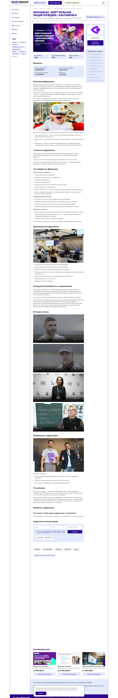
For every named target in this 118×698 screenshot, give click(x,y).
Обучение (67, 549)
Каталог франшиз (55, 3)
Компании (22, 42)
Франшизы (21, 51)
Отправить (75, 532)
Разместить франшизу (72, 3)
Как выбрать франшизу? (94, 17)
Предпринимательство (18, 47)
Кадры (14, 51)
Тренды (14, 42)
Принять (40, 693)
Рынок (23, 54)
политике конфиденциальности (44, 532)
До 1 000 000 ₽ (48, 549)
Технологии (15, 54)
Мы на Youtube (41, 3)
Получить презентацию (95, 42)
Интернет (58, 549)
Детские (37, 549)
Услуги (76, 549)
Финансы (15, 44)
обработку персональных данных (53, 531)
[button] (34, 38)
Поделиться (96, 38)
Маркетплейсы (16, 49)
